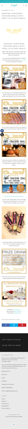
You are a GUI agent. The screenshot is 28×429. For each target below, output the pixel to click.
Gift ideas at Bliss (11, 339)
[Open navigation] (2, 5)
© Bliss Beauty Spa (14, 414)
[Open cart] (26, 5)
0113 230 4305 (18, 311)
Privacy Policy (5, 403)
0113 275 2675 (16, 309)
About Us (4, 401)
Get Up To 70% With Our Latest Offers (14, 1)
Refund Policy (5, 406)
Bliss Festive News (11, 345)
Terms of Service (6, 408)
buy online (23, 60)
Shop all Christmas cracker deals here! (14, 196)
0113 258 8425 (17, 313)
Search (3, 399)
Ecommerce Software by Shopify (14, 416)
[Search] (23, 5)
